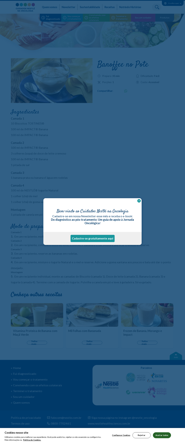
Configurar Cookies (121, 435)
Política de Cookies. (32, 440)
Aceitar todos (162, 435)
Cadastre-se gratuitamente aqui (92, 238)
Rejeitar (141, 435)
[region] (92, 435)
